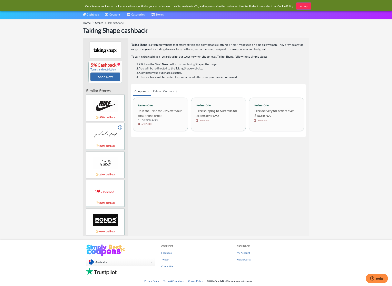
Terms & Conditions (173, 281)
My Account (243, 252)
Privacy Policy (151, 281)
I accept (303, 6)
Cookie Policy (195, 281)
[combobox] (136, 16)
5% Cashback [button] (103, 67)
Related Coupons (165, 91)
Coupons (141, 91)
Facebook (166, 252)
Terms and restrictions (103, 69)
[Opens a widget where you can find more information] (376, 279)
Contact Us (167, 266)
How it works (244, 259)
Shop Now (105, 77)
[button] (120, 262)
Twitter (165, 259)
